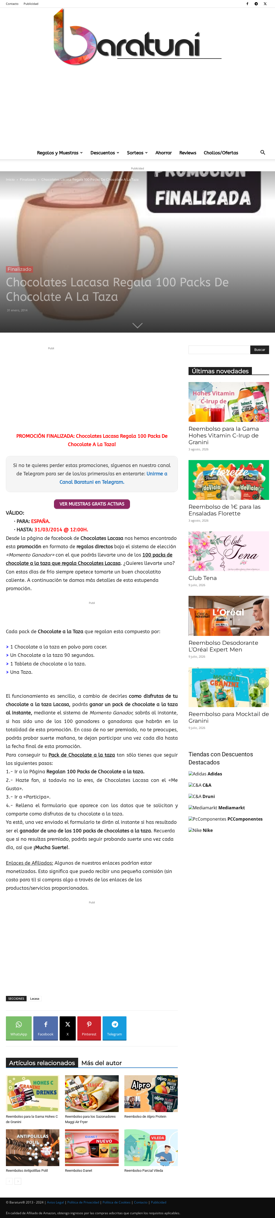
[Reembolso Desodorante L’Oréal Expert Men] (229, 616)
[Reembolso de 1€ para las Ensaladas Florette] (229, 480)
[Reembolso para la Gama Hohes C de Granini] (32, 1093)
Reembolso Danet (78, 1171)
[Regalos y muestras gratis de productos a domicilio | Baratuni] (137, 37)
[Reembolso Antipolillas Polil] (32, 1147)
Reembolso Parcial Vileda (143, 1171)
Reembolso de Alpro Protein (145, 1116)
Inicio (10, 179)
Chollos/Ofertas (221, 152)
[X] (265, 4)
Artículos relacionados (42, 1063)
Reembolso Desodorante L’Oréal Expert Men (223, 646)
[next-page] (18, 1181)
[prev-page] (9, 1181)
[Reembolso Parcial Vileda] (151, 1147)
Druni (208, 796)
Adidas (215, 774)
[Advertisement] (137, 106)
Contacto (12, 4)
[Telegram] (256, 4)
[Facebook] (247, 4)
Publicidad (31, 4)
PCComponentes (245, 819)
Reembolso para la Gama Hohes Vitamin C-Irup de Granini (224, 435)
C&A (206, 785)
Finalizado (28, 179)
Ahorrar (163, 152)
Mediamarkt (231, 808)
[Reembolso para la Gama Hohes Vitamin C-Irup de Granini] (229, 402)
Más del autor (101, 1063)
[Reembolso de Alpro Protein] (151, 1093)
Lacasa (34, 998)
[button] (262, 153)
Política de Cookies (117, 1202)
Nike (208, 830)
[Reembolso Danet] (91, 1147)
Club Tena (203, 578)
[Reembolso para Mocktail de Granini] (229, 687)
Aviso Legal (55, 1202)
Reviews (187, 152)
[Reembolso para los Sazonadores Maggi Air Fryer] (91, 1093)
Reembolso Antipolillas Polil (27, 1171)
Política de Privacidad (83, 1202)
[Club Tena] (229, 551)
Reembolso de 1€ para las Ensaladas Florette (224, 510)
